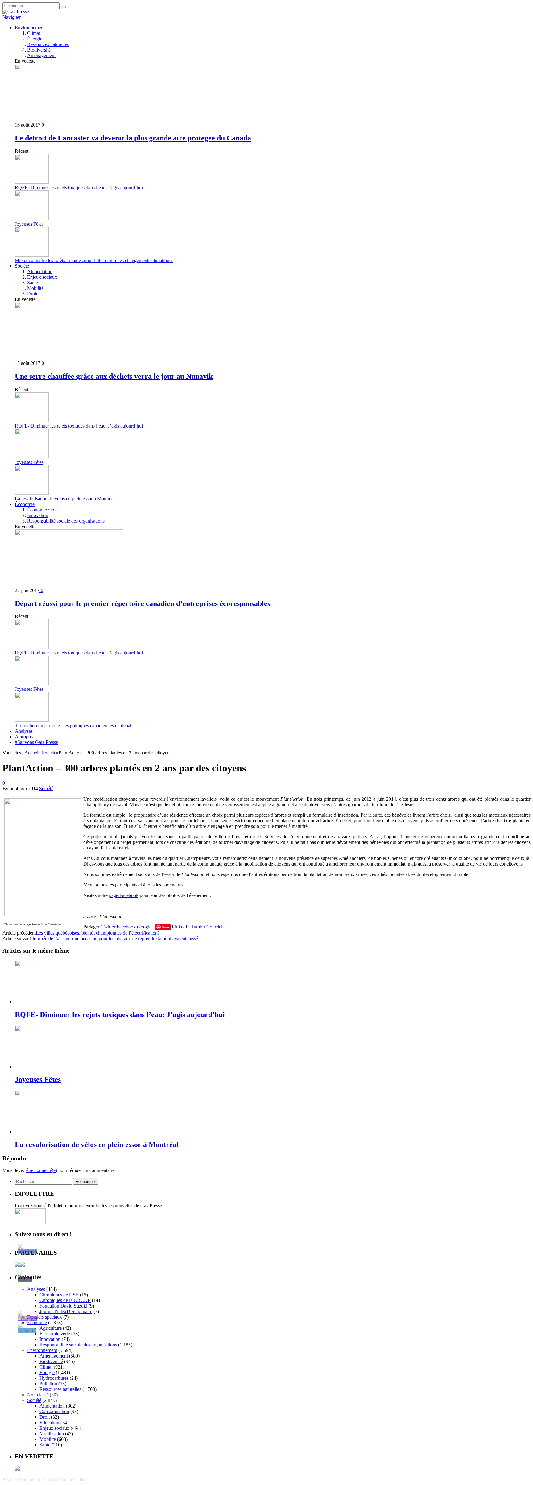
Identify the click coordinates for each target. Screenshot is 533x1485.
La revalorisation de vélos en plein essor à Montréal (65, 498)
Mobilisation (51, 1433)
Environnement (30, 27)
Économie (25, 504)
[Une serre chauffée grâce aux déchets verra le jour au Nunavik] (69, 357)
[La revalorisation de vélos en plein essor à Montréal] (48, 1131)
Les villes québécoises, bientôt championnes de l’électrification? (98, 933)
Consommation (54, 1411)
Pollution (48, 1383)
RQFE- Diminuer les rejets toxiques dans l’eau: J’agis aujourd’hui (79, 187)
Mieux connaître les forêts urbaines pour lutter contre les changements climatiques (94, 260)
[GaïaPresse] (15, 11)
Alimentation (39, 271)
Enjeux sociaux (42, 277)
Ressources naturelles (48, 44)
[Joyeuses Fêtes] (48, 1066)
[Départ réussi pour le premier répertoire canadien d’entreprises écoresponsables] (69, 584)
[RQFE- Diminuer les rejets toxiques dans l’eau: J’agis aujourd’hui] (48, 1001)
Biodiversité (39, 49)
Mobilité (35, 288)
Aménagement (41, 55)
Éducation (49, 1422)
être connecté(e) (41, 1170)
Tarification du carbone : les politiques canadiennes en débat (73, 725)
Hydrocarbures (53, 1378)
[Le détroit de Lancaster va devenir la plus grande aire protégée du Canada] (69, 119)
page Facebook (123, 895)
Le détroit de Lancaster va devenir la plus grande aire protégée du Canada (133, 138)
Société (22, 266)
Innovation (37, 515)
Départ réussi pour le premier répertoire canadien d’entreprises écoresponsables (142, 603)
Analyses (24, 731)
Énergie (34, 38)
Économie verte (42, 509)
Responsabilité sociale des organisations (66, 521)
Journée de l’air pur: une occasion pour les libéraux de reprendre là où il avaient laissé (115, 938)
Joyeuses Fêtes (29, 224)
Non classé (37, 1394)
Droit (32, 293)
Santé (32, 282)
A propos (24, 736)
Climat (33, 33)
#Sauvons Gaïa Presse (36, 742)
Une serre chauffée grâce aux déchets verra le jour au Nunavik (114, 376)
